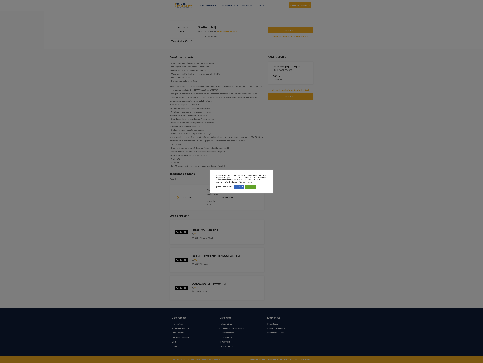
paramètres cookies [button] (224, 187)
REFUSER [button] (239, 187)
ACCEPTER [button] (250, 187)
